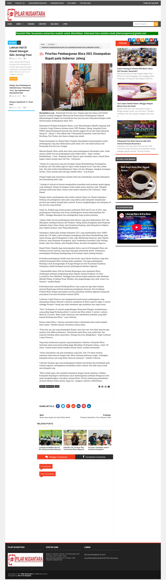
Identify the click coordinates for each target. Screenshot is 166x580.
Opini (65, 24)
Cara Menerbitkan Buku (38, 3)
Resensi (31, 24)
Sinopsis (42, 24)
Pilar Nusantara (27, 574)
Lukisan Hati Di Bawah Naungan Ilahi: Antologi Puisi (20, 51)
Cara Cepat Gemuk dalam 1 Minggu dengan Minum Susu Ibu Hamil (135, 104)
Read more (13, 79)
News (18, 24)
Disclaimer (72, 3)
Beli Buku (54, 24)
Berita (42, 386)
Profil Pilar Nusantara (110, 558)
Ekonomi (51, 44)
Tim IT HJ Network (24, 576)
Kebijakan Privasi (57, 3)
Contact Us (20, 3)
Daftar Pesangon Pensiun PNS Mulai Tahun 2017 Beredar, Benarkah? (135, 69)
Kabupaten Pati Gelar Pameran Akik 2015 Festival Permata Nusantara (134, 142)
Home (9, 3)
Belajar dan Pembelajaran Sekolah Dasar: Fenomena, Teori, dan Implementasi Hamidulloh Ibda (20, 89)
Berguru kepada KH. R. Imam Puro (21, 103)
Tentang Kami (85, 3)
